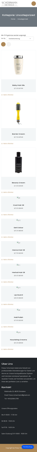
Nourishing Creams (18, 340)
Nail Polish (18, 317)
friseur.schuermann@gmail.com (19, 395)
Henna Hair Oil (18, 250)
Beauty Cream (18, 183)
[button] (24, 59)
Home (13, 19)
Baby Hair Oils (18, 85)
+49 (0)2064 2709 (13, 399)
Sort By (3, 38)
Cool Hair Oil (18, 205)
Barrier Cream (18, 134)
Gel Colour (18, 228)
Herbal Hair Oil (18, 272)
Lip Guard (18, 295)
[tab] (3, 44)
